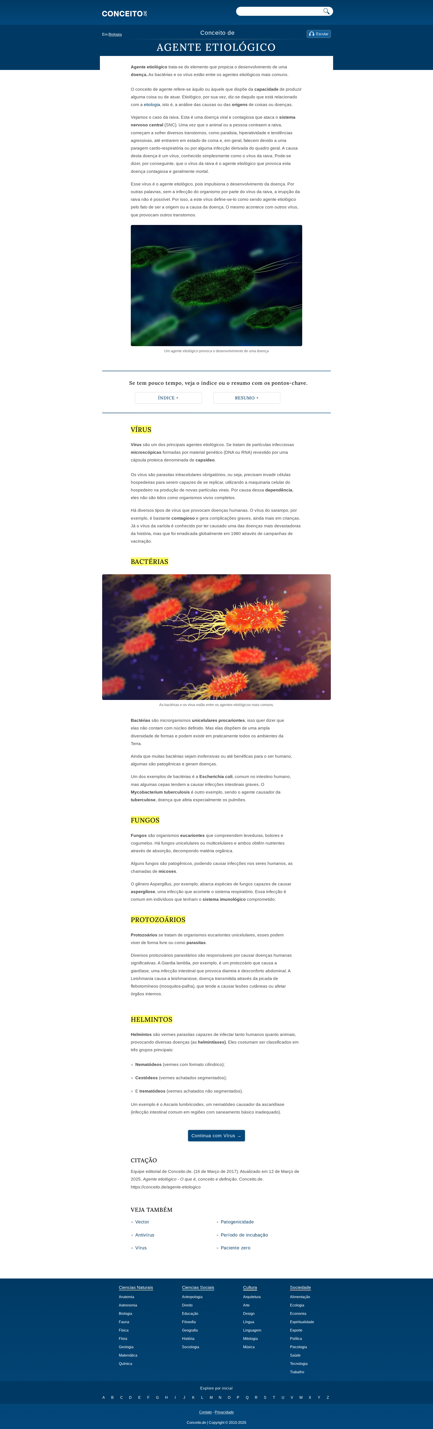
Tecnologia (299, 1364)
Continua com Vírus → (216, 1135)
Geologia (126, 1347)
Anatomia (126, 1297)
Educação (190, 1314)
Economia (298, 1314)
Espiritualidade (302, 1322)
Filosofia (189, 1322)
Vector (142, 1221)
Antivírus (144, 1234)
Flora (123, 1339)
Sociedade (300, 1287)
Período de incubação (244, 1234)
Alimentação (300, 1297)
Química (125, 1364)
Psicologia (298, 1347)
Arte (246, 1305)
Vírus (141, 1247)
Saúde (295, 1355)
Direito (187, 1305)
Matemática (128, 1355)
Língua (248, 1322)
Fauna (124, 1322)
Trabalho (297, 1372)
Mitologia (250, 1339)
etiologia (152, 104)
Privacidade (224, 1412)
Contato (205, 1412)
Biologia (115, 34)
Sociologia (190, 1347)
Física (124, 1330)
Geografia (190, 1330)
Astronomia (128, 1305)
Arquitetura (252, 1297)
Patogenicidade (237, 1221)
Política (296, 1339)
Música (249, 1347)
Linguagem (252, 1330)
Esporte (296, 1330)
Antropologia (192, 1297)
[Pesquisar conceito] (326, 11)
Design (249, 1314)
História (188, 1339)
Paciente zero (236, 1247)
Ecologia (297, 1305)
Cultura (250, 1287)
